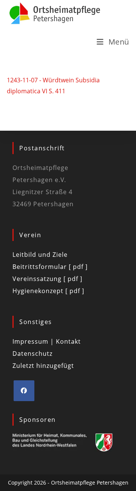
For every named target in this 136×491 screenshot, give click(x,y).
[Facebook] (24, 390)
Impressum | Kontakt (46, 341)
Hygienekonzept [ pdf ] (48, 291)
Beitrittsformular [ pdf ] (50, 266)
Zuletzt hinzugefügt (43, 365)
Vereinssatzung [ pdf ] (47, 279)
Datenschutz (32, 353)
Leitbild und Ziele (40, 254)
